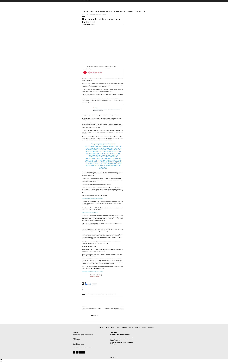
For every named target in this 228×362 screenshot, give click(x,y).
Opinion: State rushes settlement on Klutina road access (91, 309)
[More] (94, 27)
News (109, 294)
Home (83, 14)
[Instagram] (140, 1)
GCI (106, 294)
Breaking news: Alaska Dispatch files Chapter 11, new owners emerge (114, 309)
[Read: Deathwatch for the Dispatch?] (90, 212)
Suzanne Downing (86, 24)
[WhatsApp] (91, 27)
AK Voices (112, 336)
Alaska (87, 294)
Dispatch (99, 294)
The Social (112, 340)
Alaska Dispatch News (92, 294)
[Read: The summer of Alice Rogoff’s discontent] (92, 198)
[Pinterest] (89, 27)
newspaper (113, 294)
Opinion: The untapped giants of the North (120, 334)
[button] (144, 11)
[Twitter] (141, 1)
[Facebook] (138, 1)
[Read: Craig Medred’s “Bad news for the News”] (92, 271)
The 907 (87, 14)
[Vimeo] (143, 1)
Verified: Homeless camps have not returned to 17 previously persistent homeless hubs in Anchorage (121, 338)
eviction (103, 294)
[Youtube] (145, 1)
